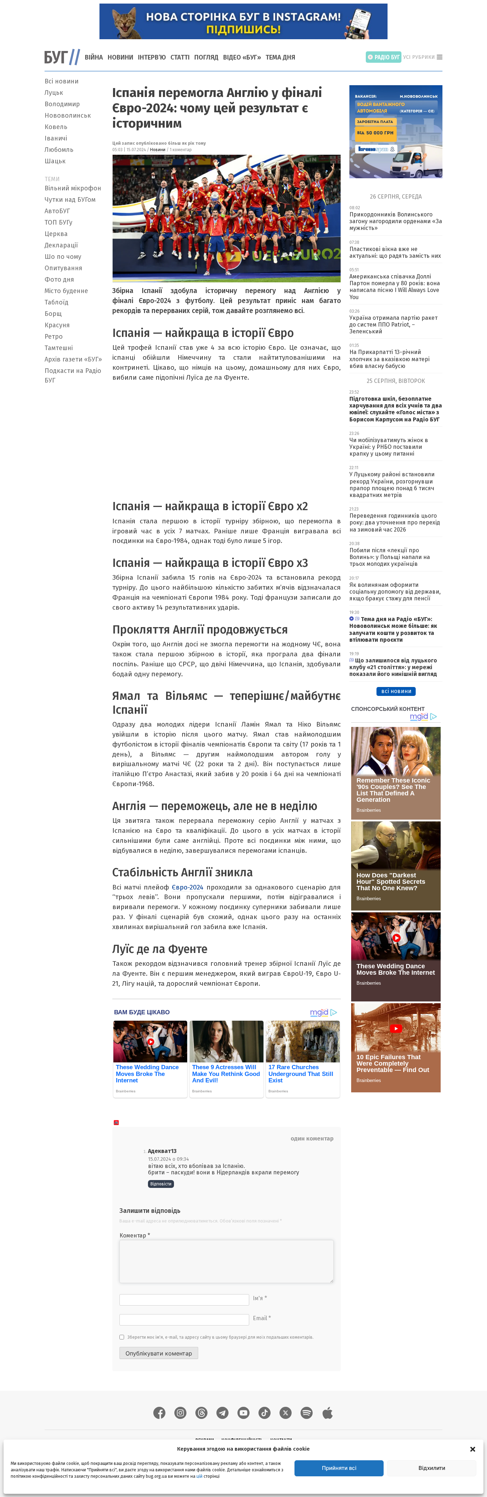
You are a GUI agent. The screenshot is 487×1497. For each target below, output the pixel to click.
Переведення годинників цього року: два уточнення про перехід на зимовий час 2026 (394, 522)
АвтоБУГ (57, 211)
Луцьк (54, 93)
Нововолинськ (68, 115)
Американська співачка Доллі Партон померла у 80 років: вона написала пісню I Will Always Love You (394, 287)
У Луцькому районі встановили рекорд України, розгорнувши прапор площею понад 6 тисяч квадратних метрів (392, 484)
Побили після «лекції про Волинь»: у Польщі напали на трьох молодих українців (389, 557)
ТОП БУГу (58, 222)
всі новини (396, 691)
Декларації (61, 245)
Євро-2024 (188, 887)
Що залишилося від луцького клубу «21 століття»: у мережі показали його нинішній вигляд (393, 667)
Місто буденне (66, 291)
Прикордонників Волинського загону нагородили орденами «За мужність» (395, 221)
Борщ (53, 314)
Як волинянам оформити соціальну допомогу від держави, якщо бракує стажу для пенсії (395, 591)
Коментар (134, 1235)
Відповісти (160, 1183)
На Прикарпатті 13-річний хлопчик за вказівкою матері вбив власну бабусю (389, 359)
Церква (56, 234)
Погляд (206, 57)
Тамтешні (59, 348)
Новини (120, 57)
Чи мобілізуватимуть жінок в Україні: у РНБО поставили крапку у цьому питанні (388, 447)
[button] (472, 1448)
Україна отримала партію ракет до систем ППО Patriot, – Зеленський (393, 324)
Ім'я (260, 1298)
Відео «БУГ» (242, 57)
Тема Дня (280, 57)
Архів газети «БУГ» (73, 359)
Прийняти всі (339, 1468)
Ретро (54, 336)
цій (199, 1475)
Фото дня (59, 279)
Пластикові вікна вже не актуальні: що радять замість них (395, 252)
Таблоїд (56, 302)
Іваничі (56, 138)
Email (262, 1318)
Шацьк (55, 161)
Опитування (63, 268)
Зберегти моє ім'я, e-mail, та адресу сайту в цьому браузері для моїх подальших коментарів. (221, 1337)
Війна (94, 57)
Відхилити (432, 1468)
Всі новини (61, 81)
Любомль (59, 150)
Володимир (62, 104)
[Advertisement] (74, 494)
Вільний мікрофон (73, 188)
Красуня (57, 325)
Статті (180, 57)
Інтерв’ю (152, 57)
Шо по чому (63, 257)
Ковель (56, 127)
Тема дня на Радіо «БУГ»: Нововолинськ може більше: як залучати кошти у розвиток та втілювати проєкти (393, 629)
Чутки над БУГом (70, 200)
